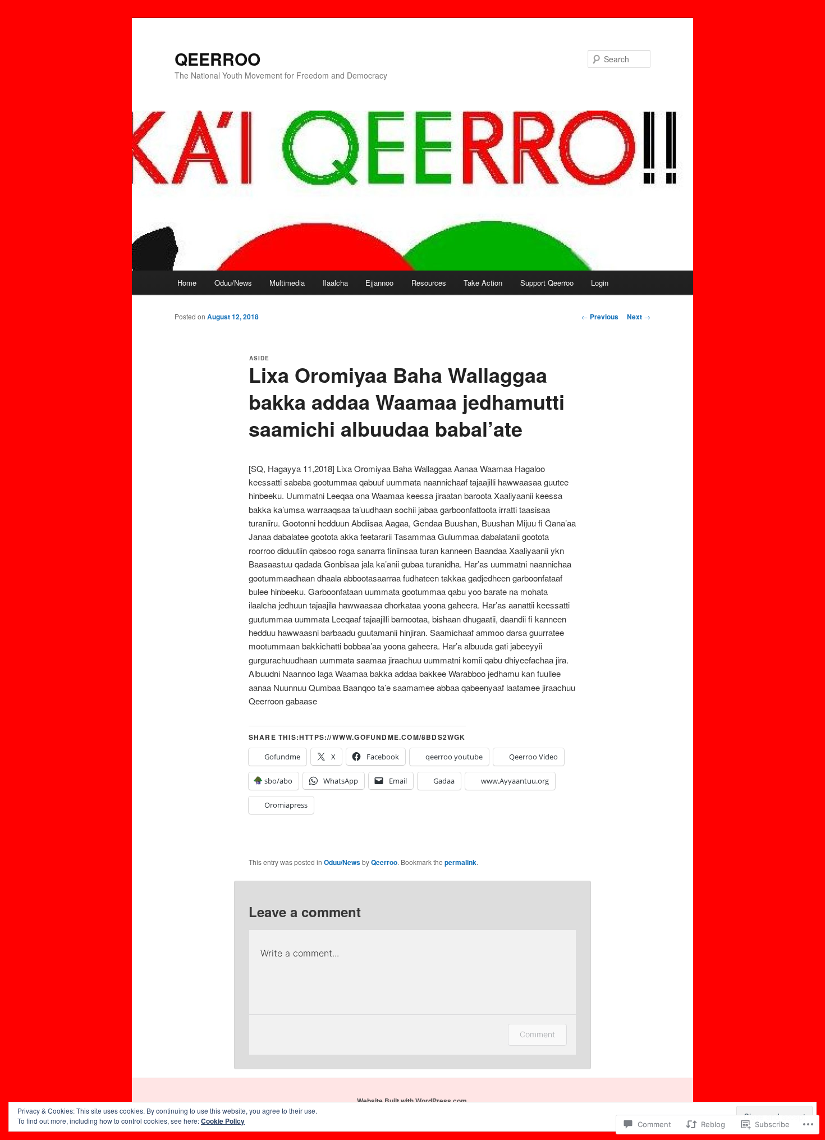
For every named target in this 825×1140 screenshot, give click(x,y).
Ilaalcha (335, 282)
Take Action (483, 282)
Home (186, 282)
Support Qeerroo (547, 282)
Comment (537, 1034)
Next (638, 317)
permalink (460, 862)
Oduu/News (233, 282)
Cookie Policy (223, 1121)
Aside (259, 358)
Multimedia (287, 282)
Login (599, 282)
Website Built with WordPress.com (412, 1101)
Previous (599, 317)
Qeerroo (384, 862)
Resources (428, 282)
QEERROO (217, 59)
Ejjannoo (379, 282)
